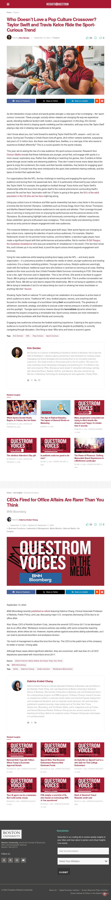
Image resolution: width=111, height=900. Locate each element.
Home (9, 12)
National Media (69, 528)
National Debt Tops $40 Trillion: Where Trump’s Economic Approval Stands (21, 762)
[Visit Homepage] (57, 4)
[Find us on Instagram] (16, 860)
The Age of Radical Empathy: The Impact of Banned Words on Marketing (55, 420)
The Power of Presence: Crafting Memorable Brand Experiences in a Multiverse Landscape (89, 458)
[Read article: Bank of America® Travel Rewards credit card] (89, 784)
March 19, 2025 (47, 427)
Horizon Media (14, 154)
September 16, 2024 (42, 37)
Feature (16, 12)
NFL (28, 336)
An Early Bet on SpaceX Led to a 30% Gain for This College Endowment (88, 762)
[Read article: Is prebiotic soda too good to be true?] (55, 445)
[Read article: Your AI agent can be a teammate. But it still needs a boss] (22, 784)
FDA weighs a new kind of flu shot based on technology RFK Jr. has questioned (54, 798)
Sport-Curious (52, 336)
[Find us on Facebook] (3, 860)
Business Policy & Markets (21, 755)
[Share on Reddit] (97, 101)
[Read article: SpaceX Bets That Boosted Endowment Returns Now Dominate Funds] (55, 749)
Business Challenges (53, 450)
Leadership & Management (37, 528)
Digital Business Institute (69, 890)
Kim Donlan (24, 37)
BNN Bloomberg (19, 665)
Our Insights (17, 492)
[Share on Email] (102, 101)
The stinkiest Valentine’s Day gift (21, 455)
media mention (43, 669)
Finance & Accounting (53, 755)
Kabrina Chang (27, 669)
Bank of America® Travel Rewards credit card (85, 796)
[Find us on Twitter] (10, 860)
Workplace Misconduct (62, 669)
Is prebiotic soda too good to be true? (55, 456)
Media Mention (56, 528)
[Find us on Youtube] (23, 860)
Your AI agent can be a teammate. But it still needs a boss (21, 796)
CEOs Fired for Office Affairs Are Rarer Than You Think (38, 661)
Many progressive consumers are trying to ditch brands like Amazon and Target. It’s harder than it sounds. (89, 421)
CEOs (15, 669)
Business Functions (86, 450)
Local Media (82, 412)
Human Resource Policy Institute (94, 890)
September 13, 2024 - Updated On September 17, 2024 (32, 525)
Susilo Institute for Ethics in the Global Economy (90, 893)
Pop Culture (38, 336)
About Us (53, 890)
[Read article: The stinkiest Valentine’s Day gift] (22, 445)
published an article (40, 611)
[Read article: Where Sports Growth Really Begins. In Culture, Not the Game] (22, 407)
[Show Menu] (8, 4)
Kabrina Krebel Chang (28, 519)
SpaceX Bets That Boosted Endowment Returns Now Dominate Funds (52, 762)
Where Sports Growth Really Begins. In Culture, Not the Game (21, 419)
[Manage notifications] (104, 894)
